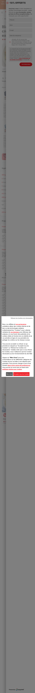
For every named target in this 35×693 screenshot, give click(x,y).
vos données (14, 332)
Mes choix (9, 374)
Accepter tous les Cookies (21, 374)
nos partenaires (21, 324)
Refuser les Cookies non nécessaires (22, 318)
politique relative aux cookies (12, 369)
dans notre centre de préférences (19, 365)
